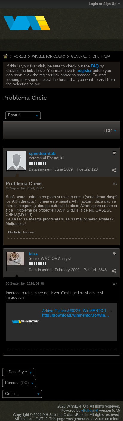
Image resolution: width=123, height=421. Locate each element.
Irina (33, 254)
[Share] (114, 170)
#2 (115, 284)
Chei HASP (101, 56)
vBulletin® (89, 410)
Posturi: (83, 169)
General (79, 56)
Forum (20, 56)
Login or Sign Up (102, 4)
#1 (115, 183)
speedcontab (42, 153)
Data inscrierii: (41, 169)
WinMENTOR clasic (48, 56)
